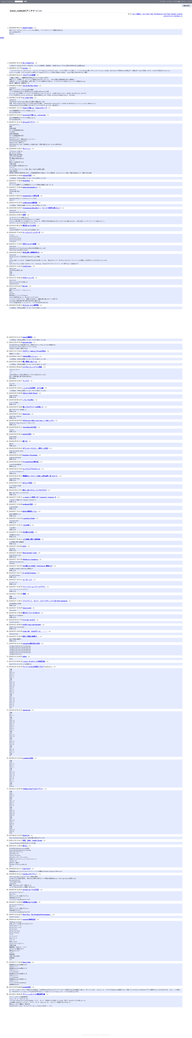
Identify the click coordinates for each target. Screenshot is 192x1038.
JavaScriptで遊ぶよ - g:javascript (34, 115)
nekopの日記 (27, 175)
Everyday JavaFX (29, 620)
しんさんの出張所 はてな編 (33, 388)
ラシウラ (26, 381)
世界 (24, 215)
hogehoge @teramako (30, 455)
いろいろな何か (28, 400)
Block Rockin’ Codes (30, 553)
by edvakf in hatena (29, 573)
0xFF (24, 546)
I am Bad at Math (29, 518)
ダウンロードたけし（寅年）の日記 (35, 448)
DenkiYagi (26, 180)
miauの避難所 (27, 337)
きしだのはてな (28, 63)
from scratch (27, 608)
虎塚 (24, 594)
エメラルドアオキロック (31, 469)
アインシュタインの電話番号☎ (34, 994)
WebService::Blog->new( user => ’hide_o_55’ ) (38, 420)
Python (169, 14)
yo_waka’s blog (28, 97)
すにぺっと (27, 148)
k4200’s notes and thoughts (32, 624)
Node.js (148, 14)
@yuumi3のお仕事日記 (31, 462)
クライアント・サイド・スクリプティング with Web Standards (45, 601)
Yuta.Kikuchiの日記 (29, 427)
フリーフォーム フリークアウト (34, 587)
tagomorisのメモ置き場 (31, 196)
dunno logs (26, 414)
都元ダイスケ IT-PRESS (31, 613)
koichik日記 (27, 987)
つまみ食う (27, 525)
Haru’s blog (26, 962)
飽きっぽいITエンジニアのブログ (35, 490)
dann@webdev (28, 28)
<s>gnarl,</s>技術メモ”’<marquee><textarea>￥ (39, 497)
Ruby (152, 14)
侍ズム (25, 846)
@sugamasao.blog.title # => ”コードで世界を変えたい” (42, 208)
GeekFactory (27, 266)
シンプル (169, 1)
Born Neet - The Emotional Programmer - (37, 914)
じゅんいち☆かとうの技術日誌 (34, 661)
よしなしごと (27, 579)
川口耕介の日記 (28, 532)
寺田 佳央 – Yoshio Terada (32, 840)
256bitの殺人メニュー (30, 356)
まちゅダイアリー (29, 122)
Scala (165, 14)
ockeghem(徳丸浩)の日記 (31, 643)
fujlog (24, 656)
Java (144, 14)
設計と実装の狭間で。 (31, 636)
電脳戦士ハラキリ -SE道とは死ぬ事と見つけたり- (40, 476)
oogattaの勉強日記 (29, 919)
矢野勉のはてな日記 (30, 902)
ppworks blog (27, 342)
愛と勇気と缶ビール (30, 361)
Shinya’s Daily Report (30, 393)
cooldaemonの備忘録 (30, 202)
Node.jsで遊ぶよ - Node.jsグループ (35, 108)
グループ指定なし (137, 14)
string (2, 37)
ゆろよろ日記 (27, 483)
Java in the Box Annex (30, 85)
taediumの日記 (28, 504)
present (25, 68)
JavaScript (179, 14)
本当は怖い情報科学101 (31, 252)
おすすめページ (178, 16)
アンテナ (163, 1)
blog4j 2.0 (26, 835)
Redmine (174, 14)
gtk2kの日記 (27, 434)
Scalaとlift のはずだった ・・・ (35, 631)
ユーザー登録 (176, 1)
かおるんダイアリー (30, 874)
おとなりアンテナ (168, 16)
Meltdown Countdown (30, 559)
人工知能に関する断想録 (31, 539)
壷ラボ (25, 441)
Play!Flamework (158, 14)
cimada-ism (26, 710)
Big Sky (25, 286)
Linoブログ (26, 868)
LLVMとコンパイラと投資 (32, 367)
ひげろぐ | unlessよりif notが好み (34, 351)
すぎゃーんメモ (28, 278)
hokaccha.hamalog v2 (30, 187)
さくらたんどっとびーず (31, 232)
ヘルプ (189, 1)
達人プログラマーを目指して (33, 407)
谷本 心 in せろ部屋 (29, 244)
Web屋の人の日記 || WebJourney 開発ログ (37, 566)
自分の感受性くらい (30, 511)
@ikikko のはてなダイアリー (33, 789)
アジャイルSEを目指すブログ (33, 667)
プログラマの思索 (29, 75)
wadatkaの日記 (28, 758)
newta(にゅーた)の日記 (31, 889)
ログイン (183, 1)
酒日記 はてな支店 (29, 225)
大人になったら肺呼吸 (31, 305)
